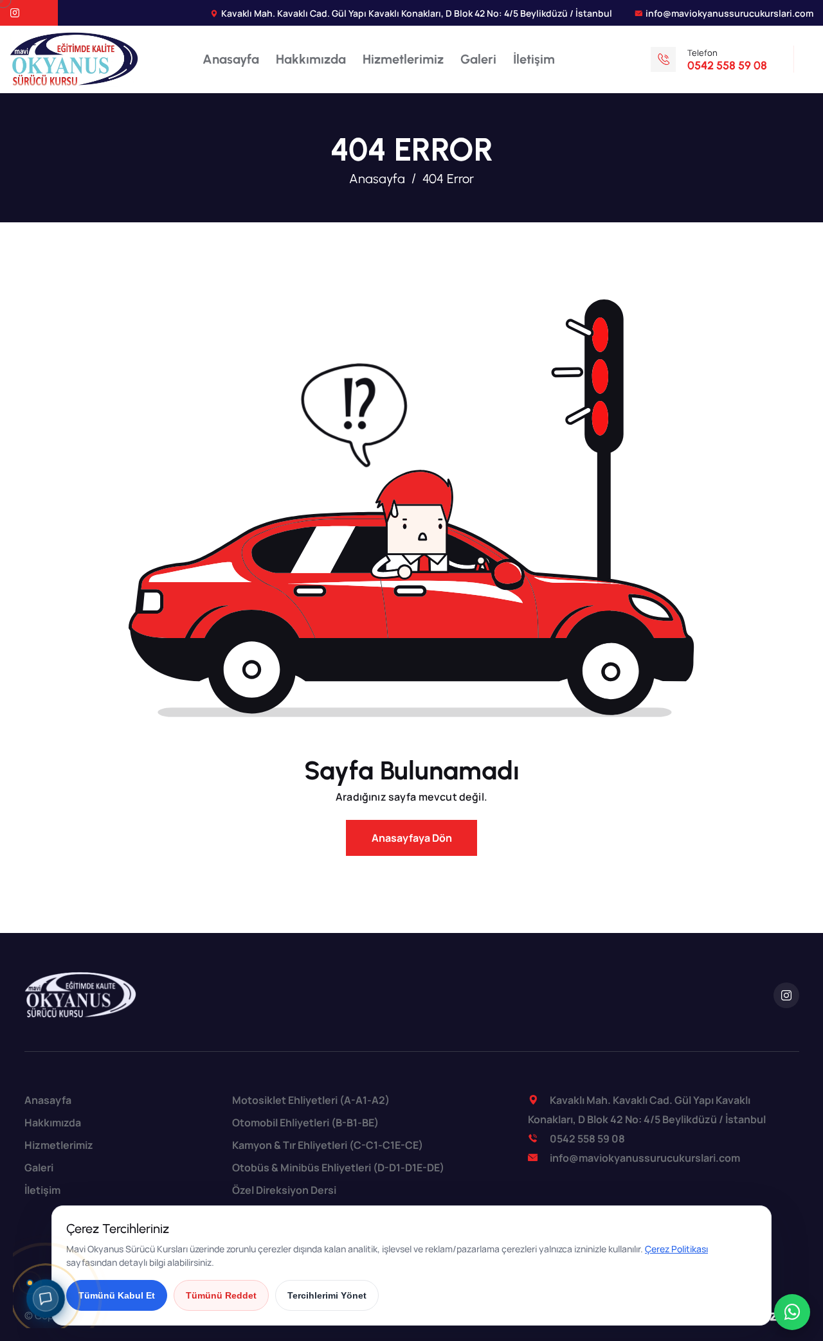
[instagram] (14, 13)
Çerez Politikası (676, 1249)
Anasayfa (231, 59)
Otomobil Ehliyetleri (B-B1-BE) (305, 1122)
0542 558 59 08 (587, 1139)
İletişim (534, 59)
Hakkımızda (311, 59)
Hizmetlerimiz (403, 59)
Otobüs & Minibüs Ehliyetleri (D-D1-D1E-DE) (338, 1167)
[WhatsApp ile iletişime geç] (792, 1312)
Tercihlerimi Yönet (326, 1295)
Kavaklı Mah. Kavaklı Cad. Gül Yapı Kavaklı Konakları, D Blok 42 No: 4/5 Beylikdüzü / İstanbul (416, 13)
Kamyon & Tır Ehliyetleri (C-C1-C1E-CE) (327, 1145)
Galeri (478, 59)
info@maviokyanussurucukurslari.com (729, 13)
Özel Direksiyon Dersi (284, 1190)
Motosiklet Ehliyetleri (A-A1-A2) (311, 1100)
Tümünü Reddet (221, 1295)
